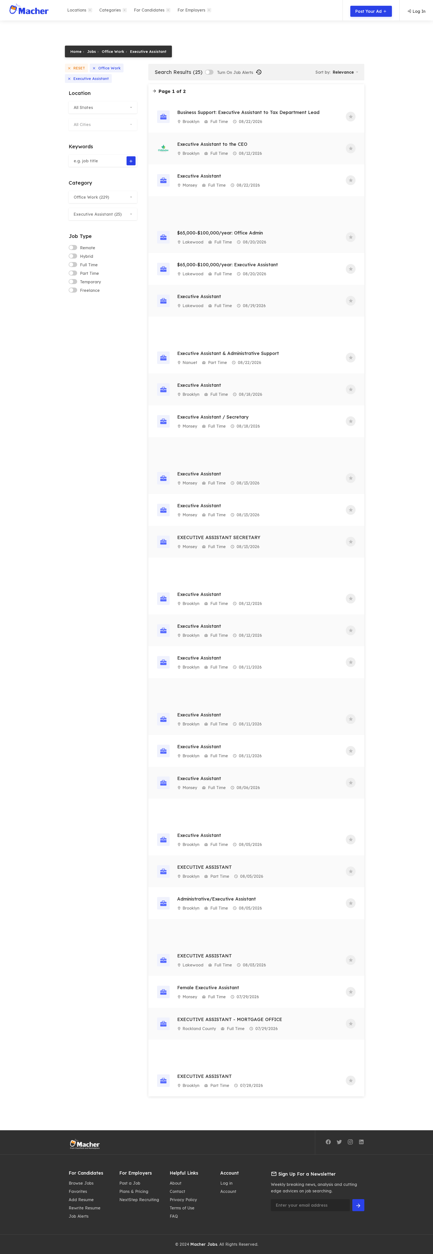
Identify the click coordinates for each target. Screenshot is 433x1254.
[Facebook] (328, 1143)
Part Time (89, 273)
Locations (76, 10)
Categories (110, 10)
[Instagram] (350, 1143)
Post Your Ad (369, 11)
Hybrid (86, 256)
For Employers (191, 10)
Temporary (90, 281)
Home (75, 51)
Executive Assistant (148, 51)
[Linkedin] (361, 1143)
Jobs (91, 51)
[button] (103, 107)
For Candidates (149, 10)
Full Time (89, 264)
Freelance (90, 290)
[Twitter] (339, 1143)
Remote (87, 247)
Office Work (113, 51)
